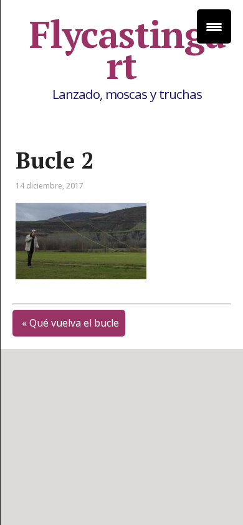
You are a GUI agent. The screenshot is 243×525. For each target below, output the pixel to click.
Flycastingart (127, 50)
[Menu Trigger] (214, 26)
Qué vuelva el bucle (74, 323)
